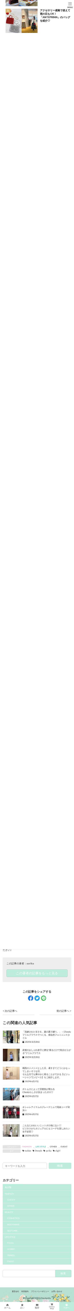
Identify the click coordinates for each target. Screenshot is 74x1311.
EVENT (64, 1146)
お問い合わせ (56, 1291)
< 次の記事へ (10, 1010)
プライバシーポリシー (40, 1291)
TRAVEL (11, 1255)
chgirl (57, 1151)
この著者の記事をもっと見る (37, 973)
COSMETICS (13, 1218)
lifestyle (38, 1151)
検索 (60, 1165)
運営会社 (15, 1291)
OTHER (53, 1146)
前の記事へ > (64, 1010)
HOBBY (11, 1249)
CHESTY (11, 1199)
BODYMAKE (13, 1224)
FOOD (10, 1243)
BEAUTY (9, 1212)
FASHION (27, 1146)
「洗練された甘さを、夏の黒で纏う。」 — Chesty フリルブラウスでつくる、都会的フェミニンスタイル (46, 1034)
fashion (28, 1151)
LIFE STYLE (41, 1146)
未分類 (8, 1187)
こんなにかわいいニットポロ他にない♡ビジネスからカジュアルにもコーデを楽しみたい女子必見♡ (46, 1128)
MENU (70, 7)
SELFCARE (12, 1230)
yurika (30, 963)
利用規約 (25, 1291)
